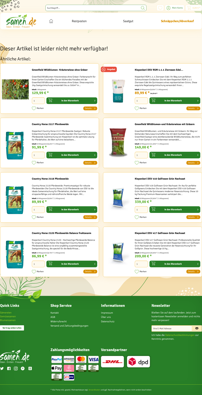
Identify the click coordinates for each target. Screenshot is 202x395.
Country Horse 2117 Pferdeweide (50, 124)
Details (88, 108)
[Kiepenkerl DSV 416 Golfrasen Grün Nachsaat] (118, 198)
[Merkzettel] (160, 8)
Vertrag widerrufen (12, 328)
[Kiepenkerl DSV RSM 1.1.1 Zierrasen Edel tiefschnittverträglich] (118, 89)
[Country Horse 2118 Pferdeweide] (15, 198)
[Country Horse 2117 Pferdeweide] (15, 144)
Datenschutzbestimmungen (180, 335)
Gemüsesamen (8, 316)
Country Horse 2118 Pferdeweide (50, 178)
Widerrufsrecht (58, 321)
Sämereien (6, 312)
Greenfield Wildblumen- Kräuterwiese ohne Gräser (60, 69)
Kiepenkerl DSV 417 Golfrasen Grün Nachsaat (160, 233)
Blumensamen (8, 320)
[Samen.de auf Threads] (32, 369)
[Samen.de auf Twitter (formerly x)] (2, 369)
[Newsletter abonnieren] (197, 328)
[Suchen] (142, 8)
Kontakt (54, 312)
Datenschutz (107, 321)
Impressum (107, 312)
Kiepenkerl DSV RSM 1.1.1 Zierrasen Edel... (159, 69)
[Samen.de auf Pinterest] (23, 369)
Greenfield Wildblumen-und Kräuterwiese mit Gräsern (165, 124)
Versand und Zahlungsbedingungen (69, 325)
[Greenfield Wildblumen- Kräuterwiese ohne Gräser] (15, 89)
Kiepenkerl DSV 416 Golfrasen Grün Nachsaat (160, 178)
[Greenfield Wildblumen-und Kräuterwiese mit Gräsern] (118, 144)
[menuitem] (95, 8)
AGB (52, 317)
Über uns (106, 317)
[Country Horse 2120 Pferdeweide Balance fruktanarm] (15, 253)
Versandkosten (94, 390)
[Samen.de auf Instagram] (16, 369)
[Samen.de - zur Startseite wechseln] (21, 21)
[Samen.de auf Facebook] (9, 369)
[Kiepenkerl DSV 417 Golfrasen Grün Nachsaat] (118, 253)
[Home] (51, 21)
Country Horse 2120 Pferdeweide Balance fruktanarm (61, 233)
